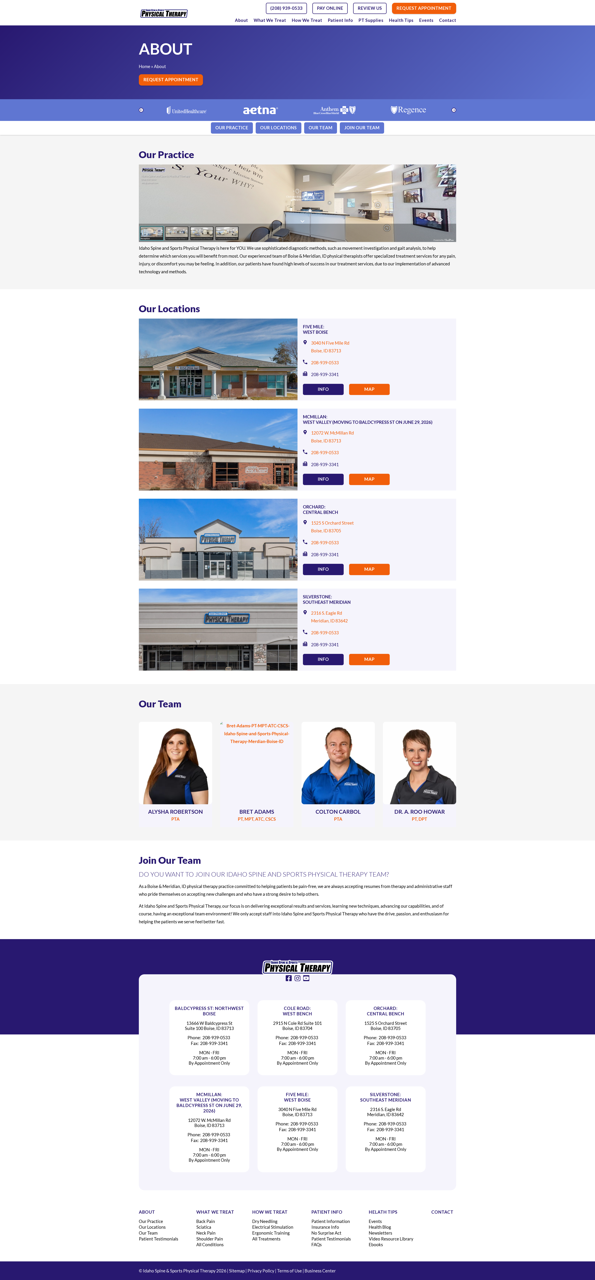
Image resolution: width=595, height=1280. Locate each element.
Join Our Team (362, 127)
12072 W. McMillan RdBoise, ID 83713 (209, 1123)
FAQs (316, 1244)
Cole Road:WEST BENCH (297, 1011)
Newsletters (380, 1233)
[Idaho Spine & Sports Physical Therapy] (297, 967)
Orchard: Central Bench (320, 509)
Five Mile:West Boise (315, 329)
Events (426, 20)
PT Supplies (371, 20)
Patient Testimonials (158, 1238)
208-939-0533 (325, 362)
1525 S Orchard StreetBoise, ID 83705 (385, 1025)
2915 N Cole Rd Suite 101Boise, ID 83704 (297, 1025)
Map (369, 389)
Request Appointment (170, 79)
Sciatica (203, 1227)
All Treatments (266, 1238)
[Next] (454, 110)
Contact (447, 20)
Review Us (370, 8)
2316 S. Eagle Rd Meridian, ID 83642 (385, 1112)
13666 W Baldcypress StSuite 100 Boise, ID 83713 (209, 1025)
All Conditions (210, 1244)
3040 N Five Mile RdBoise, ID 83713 (297, 1112)
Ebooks (376, 1244)
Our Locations (278, 127)
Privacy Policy (260, 1270)
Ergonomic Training (271, 1233)
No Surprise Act (326, 1233)
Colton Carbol (338, 811)
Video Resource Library (391, 1238)
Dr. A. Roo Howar (419, 811)
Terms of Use (289, 1270)
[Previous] (141, 110)
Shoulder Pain (209, 1238)
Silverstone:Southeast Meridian (327, 599)
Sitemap (237, 1270)
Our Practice (231, 127)
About (241, 20)
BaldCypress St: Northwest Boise (209, 1011)
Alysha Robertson (175, 811)
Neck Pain (206, 1233)
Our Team (321, 127)
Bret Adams (256, 811)
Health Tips (401, 20)
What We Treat (270, 20)
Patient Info (340, 20)
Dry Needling (265, 1221)
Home (144, 66)
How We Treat (307, 20)
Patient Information (330, 1221)
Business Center (320, 1270)
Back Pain (205, 1221)
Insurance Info (325, 1227)
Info (323, 389)
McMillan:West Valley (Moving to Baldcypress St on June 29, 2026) (367, 419)
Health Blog (380, 1227)
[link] (289, 978)
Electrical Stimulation (272, 1227)
